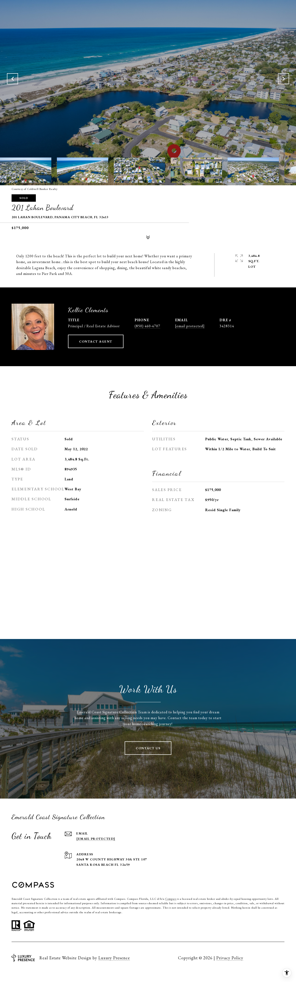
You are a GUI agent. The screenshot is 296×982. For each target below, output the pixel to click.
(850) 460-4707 (147, 326)
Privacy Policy (229, 957)
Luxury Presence (114, 957)
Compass (170, 899)
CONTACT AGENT (95, 341)
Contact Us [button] (148, 748)
